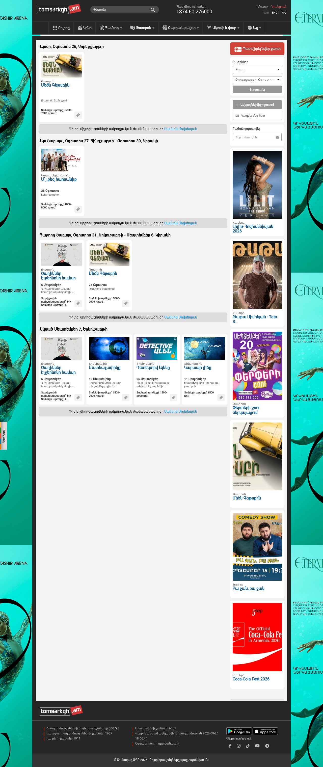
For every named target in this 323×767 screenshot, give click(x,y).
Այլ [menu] (256, 28)
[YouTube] (257, 746)
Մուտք (262, 7)
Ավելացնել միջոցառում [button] (257, 105)
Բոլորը (64, 28)
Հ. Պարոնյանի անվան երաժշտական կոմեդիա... (58, 290)
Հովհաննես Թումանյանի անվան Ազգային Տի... (105, 384)
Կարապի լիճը (197, 367)
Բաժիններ (240, 62)
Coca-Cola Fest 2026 (251, 679)
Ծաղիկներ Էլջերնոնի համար (58, 276)
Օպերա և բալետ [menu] (182, 28)
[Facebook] (230, 746)
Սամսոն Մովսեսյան (180, 129)
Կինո (87, 28)
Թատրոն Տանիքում (54, 100)
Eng (275, 12)
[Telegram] (267, 746)
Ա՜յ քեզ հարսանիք (59, 179)
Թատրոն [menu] (144, 28)
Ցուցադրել (257, 89)
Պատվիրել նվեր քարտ (261, 49)
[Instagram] (238, 746)
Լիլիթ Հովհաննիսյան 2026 (253, 229)
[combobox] (257, 70)
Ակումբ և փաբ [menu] (224, 28)
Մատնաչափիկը (104, 367)
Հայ (266, 12)
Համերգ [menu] (112, 28)
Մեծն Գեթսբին (55, 85)
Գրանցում (278, 7)
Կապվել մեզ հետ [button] (252, 115)
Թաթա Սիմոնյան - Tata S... (255, 319)
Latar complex (50, 194)
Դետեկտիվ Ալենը (153, 367)
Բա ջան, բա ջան (248, 588)
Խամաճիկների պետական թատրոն (201, 384)
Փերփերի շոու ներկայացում (246, 410)
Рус (283, 12)
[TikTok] (248, 746)
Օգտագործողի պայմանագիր (157, 743)
